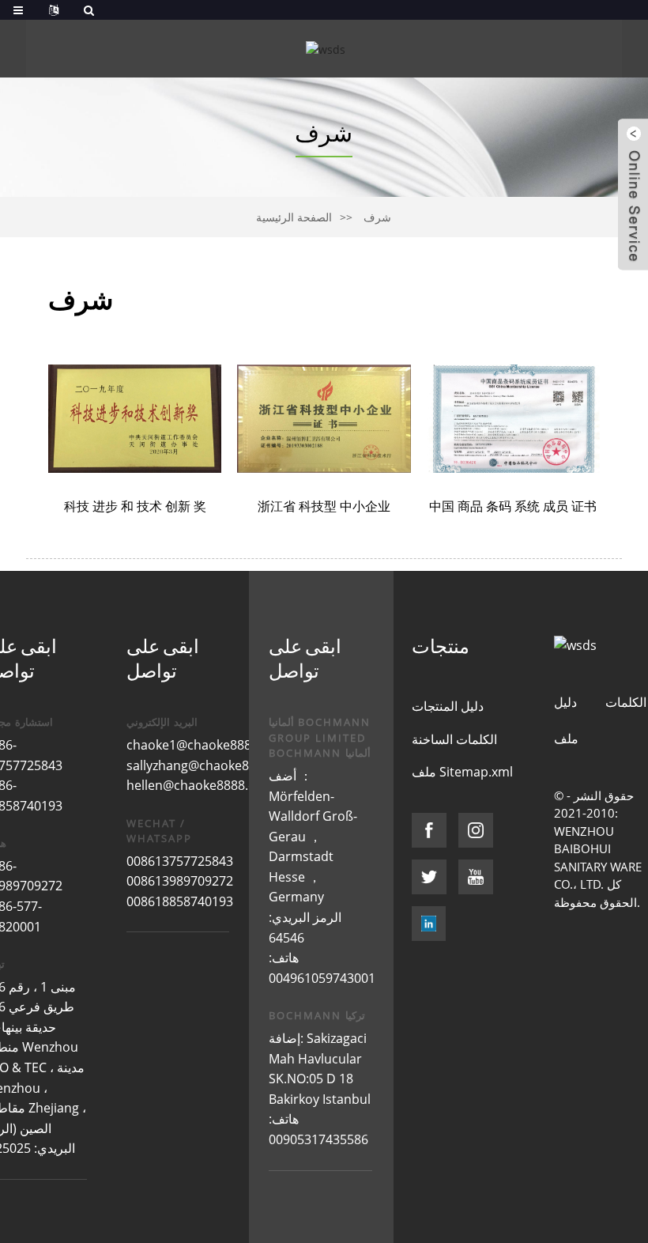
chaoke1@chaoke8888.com (207, 745)
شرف (377, 217)
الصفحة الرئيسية (294, 217)
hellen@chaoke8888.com (200, 785)
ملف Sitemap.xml (462, 771)
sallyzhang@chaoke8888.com (213, 765)
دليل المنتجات (448, 706)
